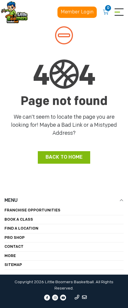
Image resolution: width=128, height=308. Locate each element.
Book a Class (18, 220)
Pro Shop (14, 238)
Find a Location (21, 228)
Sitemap (13, 265)
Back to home (64, 157)
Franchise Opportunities (32, 210)
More (10, 256)
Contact (14, 247)
